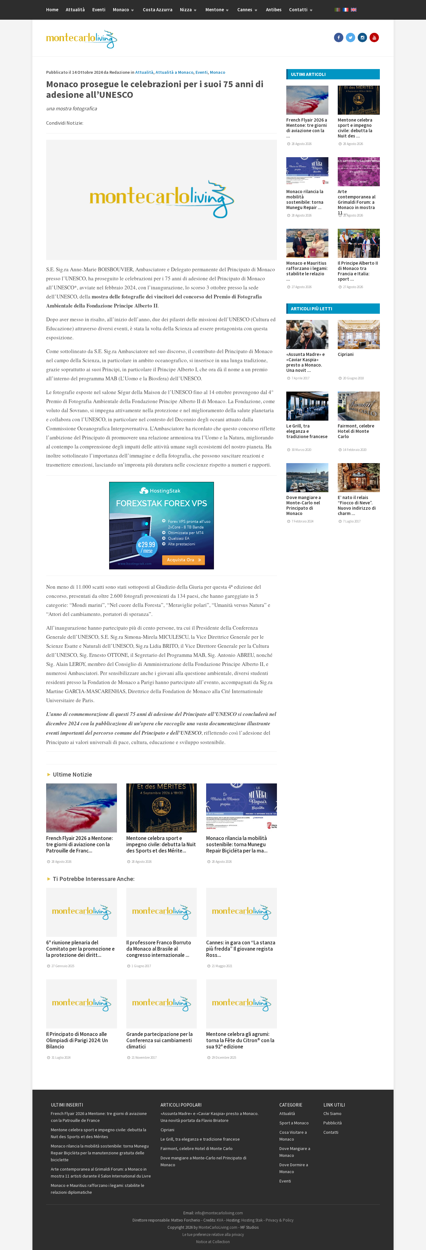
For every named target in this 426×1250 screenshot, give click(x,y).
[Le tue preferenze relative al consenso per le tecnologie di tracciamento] (415, 1239)
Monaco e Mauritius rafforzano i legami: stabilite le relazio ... (307, 271)
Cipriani (346, 354)
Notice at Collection (213, 1241)
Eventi (98, 9)
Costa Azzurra (157, 9)
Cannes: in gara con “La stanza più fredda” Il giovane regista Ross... (240, 948)
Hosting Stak (252, 1220)
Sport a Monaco (294, 1123)
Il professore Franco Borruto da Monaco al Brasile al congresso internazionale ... (158, 948)
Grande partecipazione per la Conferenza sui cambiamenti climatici (159, 1040)
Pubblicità (332, 1123)
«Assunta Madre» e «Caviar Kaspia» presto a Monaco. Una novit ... (305, 362)
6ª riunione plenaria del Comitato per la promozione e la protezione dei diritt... (80, 948)
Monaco (121, 9)
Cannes (245, 9)
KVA (220, 1220)
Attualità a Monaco (174, 72)
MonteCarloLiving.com (218, 1227)
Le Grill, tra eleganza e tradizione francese (306, 431)
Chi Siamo (332, 1113)
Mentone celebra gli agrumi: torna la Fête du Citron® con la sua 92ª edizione (240, 1040)
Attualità (75, 9)
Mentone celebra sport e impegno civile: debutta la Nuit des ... (355, 128)
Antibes (274, 9)
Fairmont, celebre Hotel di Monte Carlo (356, 431)
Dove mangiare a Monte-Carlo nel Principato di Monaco (303, 505)
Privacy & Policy (279, 1220)
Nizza (186, 9)
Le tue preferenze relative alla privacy (213, 1234)
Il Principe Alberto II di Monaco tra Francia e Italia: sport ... (358, 271)
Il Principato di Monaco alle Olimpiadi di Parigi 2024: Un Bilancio (77, 1040)
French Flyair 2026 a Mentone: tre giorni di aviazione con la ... (306, 128)
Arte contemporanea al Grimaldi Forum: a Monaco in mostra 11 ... (356, 202)
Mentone (215, 9)
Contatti (298, 9)
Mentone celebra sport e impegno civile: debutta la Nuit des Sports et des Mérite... (161, 844)
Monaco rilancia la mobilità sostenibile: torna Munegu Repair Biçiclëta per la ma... (237, 844)
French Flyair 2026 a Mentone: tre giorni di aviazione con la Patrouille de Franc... (79, 844)
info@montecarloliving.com (219, 1213)
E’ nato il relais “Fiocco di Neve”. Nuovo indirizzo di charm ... (357, 505)
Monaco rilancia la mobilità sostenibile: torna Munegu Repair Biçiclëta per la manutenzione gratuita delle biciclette (100, 1152)
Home (52, 9)
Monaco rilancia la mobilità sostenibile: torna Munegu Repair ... (304, 199)
